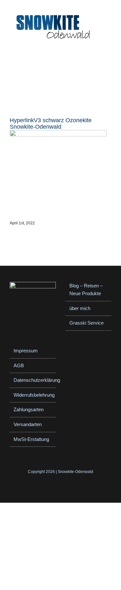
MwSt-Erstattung (31, 439)
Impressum (26, 350)
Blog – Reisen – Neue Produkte (86, 289)
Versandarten (28, 424)
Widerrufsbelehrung (33, 395)
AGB (19, 365)
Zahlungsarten (29, 409)
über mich (79, 308)
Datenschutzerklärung (33, 380)
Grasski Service (86, 323)
